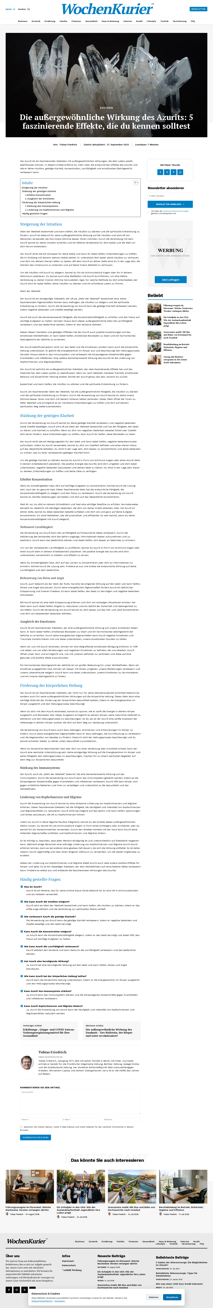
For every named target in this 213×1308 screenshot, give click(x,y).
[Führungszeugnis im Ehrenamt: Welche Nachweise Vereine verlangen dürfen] (154, 308)
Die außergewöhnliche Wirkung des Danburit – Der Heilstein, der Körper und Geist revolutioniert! (109, 1032)
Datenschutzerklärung (42, 1301)
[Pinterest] (173, 172)
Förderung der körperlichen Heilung (41, 202)
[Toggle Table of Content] (134, 182)
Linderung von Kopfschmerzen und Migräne (50, 210)
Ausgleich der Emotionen (40, 198)
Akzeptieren (172, 1297)
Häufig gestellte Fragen (35, 213)
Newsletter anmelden (168, 204)
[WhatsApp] (180, 172)
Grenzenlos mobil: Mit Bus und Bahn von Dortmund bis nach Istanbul (177, 335)
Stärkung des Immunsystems (42, 206)
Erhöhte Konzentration (39, 195)
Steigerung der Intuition (34, 187)
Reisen (101, 1281)
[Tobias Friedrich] (27, 1062)
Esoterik (106, 108)
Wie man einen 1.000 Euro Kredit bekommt (179, 1284)
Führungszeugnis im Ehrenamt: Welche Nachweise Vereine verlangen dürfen (178, 308)
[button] (24, 9)
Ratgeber (102, 1267)
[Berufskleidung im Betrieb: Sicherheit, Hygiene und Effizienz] (154, 347)
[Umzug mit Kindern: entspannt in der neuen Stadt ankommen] (154, 359)
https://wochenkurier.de (50, 1057)
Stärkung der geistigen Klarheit (39, 191)
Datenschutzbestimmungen (176, 211)
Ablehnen (153, 1297)
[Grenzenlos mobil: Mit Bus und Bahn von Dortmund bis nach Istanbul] (154, 335)
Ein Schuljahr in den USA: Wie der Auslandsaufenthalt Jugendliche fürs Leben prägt (177, 321)
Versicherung (162, 1269)
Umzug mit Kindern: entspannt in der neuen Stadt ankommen (175, 359)
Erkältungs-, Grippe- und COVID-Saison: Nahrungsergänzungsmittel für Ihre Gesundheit (48, 1032)
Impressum (59, 1301)
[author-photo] (7, 1214)
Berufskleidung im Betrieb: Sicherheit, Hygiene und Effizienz (177, 347)
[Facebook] (160, 172)
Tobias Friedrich (68, 144)
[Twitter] (167, 172)
